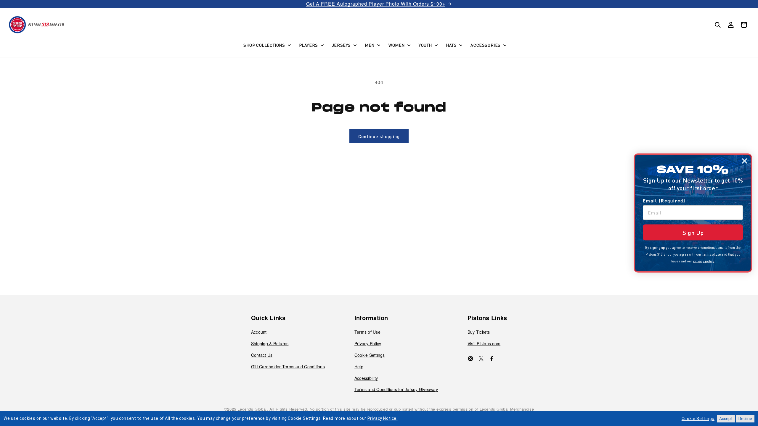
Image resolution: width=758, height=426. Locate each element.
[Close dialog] (744, 161)
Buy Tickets (479, 332)
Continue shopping (379, 136)
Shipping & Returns (270, 343)
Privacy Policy (367, 343)
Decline (745, 418)
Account (259, 332)
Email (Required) (664, 201)
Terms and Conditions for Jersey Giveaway (396, 389)
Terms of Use (367, 332)
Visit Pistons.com (484, 343)
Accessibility (366, 378)
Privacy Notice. (382, 418)
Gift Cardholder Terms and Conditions (288, 366)
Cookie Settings (369, 355)
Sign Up (693, 232)
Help (358, 366)
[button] (266, 45)
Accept (726, 418)
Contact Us (262, 355)
